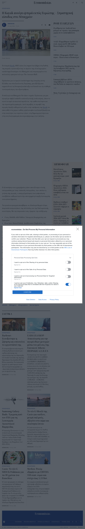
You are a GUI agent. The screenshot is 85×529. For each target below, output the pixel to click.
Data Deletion (30, 299)
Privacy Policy (54, 299)
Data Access (42, 299)
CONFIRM (27, 292)
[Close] (78, 230)
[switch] (68, 262)
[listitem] (42, 258)
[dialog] (42, 264)
